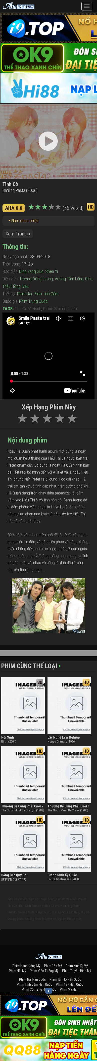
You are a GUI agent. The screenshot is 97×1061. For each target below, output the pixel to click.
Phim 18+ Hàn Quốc (69, 984)
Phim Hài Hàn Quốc (32, 979)
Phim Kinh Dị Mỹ (77, 966)
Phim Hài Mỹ (17, 971)
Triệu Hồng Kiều (15, 286)
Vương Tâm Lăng (69, 278)
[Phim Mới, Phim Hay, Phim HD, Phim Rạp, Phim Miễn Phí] (18, 5)
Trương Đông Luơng (36, 278)
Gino (89, 278)
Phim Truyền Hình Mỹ (76, 971)
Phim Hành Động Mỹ (26, 966)
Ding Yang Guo (31, 271)
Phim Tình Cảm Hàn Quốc (34, 984)
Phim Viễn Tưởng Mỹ (44, 971)
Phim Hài (24, 293)
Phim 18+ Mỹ (53, 966)
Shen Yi (51, 271)
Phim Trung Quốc (33, 301)
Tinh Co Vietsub (28, 308)
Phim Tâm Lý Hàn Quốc (65, 979)
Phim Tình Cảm (46, 293)
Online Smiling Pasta (60, 308)
